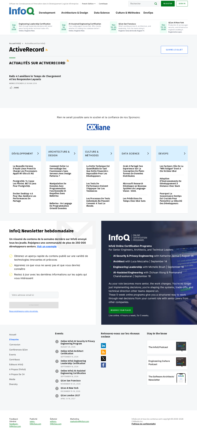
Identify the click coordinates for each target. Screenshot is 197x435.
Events (12, 354)
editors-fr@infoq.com (55, 422)
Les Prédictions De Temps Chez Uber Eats (134, 199)
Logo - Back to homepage (22, 11)
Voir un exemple (47, 246)
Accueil (12, 334)
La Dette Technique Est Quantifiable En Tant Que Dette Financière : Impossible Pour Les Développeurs (98, 171)
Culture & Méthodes (128, 12)
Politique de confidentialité (144, 424)
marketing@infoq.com (79, 421)
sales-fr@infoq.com (35, 422)
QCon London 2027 (70, 395)
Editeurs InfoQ (16, 364)
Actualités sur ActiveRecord (37, 63)
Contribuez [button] (103, 4)
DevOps (148, 12)
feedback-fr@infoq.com (15, 425)
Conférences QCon (18, 349)
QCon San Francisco (71, 381)
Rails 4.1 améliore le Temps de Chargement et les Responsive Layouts (35, 78)
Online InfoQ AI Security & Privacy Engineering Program (78, 342)
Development (47, 12)
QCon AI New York (69, 388)
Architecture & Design (74, 12)
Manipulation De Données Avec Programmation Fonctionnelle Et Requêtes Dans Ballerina (58, 189)
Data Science (102, 12)
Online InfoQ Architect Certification (72, 352)
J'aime (16, 88)
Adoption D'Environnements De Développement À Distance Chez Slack (170, 182)
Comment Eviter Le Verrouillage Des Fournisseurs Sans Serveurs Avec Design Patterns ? (60, 171)
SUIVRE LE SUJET (174, 50)
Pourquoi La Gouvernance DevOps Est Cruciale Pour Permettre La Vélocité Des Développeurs (171, 198)
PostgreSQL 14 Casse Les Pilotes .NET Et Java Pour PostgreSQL (24, 183)
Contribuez (14, 359)
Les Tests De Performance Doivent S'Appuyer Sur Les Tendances (97, 187)
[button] (33, 305)
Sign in (182, 3)
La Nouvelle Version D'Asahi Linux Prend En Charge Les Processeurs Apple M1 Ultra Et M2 (25, 170)
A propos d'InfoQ (17, 369)
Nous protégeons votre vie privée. (23, 311)
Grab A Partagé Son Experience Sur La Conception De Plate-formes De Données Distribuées (134, 171)
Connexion (14, 344)
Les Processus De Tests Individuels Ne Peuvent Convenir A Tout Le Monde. (98, 202)
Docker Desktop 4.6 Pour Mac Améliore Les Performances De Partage (24, 197)
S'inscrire (14, 339)
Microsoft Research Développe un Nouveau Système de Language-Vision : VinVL (134, 187)
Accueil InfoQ (15, 43)
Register (167, 3)
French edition (88, 4)
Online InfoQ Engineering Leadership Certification (73, 362)
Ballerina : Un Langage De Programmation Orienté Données (61, 206)
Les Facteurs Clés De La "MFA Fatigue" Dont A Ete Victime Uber (171, 168)
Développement (22, 153)
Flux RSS (47, 50)
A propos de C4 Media (16, 376)
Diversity (13, 384)
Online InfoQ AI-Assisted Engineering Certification (73, 372)
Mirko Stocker (16, 83)
